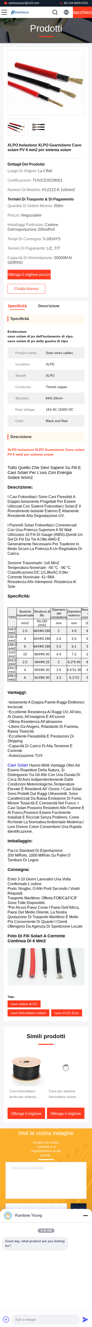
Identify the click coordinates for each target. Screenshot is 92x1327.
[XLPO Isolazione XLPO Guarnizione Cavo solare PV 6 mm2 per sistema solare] (46, 83)
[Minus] (85, 1215)
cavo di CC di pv (66, 1013)
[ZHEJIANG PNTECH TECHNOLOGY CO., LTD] (19, 12)
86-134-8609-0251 (75, 3)
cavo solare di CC (24, 1004)
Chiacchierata (82, 12)
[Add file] (6, 1319)
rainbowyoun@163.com (23, 3)
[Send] (85, 1319)
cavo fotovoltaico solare (28, 1013)
